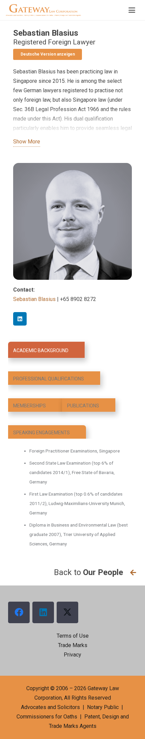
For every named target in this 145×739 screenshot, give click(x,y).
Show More (26, 141)
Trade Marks (72, 645)
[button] (132, 10)
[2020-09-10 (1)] (43, 10)
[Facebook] (19, 612)
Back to (88, 572)
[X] (67, 612)
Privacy (72, 654)
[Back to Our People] (130, 572)
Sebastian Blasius (35, 299)
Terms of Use (73, 636)
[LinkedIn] (20, 319)
